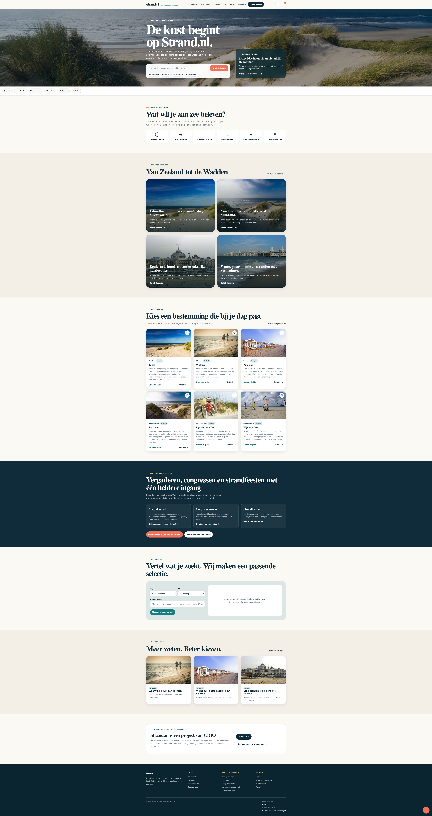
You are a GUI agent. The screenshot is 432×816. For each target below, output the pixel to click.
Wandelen (50, 91)
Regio (152, 589)
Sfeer (180, 589)
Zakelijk (76, 91)
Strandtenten (206, 4)
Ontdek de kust (219, 68)
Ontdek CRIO (244, 736)
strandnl (162, 4)
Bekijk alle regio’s (275, 174)
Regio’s (232, 4)
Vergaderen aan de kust (231, 787)
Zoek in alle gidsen (275, 323)
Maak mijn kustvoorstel (162, 612)
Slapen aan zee (36, 91)
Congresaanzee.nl (228, 784)
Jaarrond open (178, 74)
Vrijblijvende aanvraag (264, 780)
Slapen (217, 4)
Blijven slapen (191, 74)
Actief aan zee (63, 91)
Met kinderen (154, 74)
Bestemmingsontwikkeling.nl (251, 744)
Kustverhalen (261, 784)
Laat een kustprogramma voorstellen (164, 534)
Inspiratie (242, 4)
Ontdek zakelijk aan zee (249, 74)
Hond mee (165, 74)
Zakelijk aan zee (255, 4)
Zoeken (259, 777)
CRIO (264, 804)
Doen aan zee (193, 787)
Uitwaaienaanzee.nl (229, 790)
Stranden (194, 4)
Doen (225, 4)
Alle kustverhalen (275, 651)
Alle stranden (193, 777)
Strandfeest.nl (227, 780)
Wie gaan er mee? (156, 599)
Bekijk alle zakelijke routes (199, 534)
